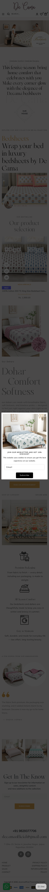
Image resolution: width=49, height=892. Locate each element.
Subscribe (24, 475)
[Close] (45, 415)
